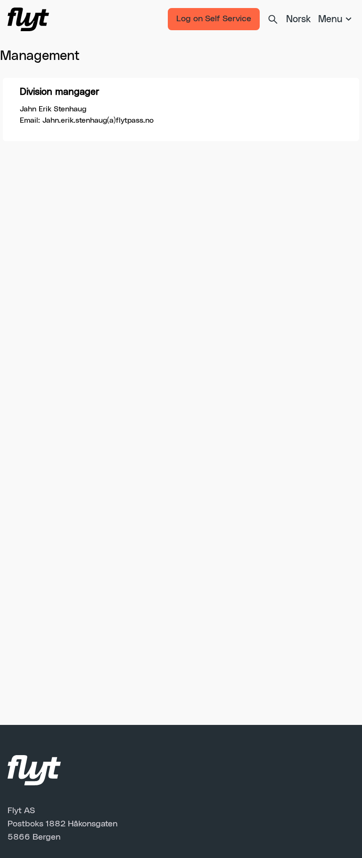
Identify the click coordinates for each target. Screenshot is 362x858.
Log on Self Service (213, 19)
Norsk (298, 19)
